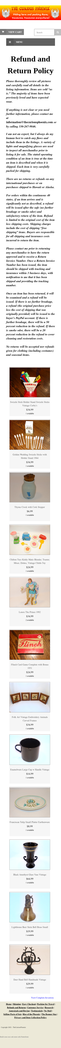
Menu (19, 42)
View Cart (15, 32)
